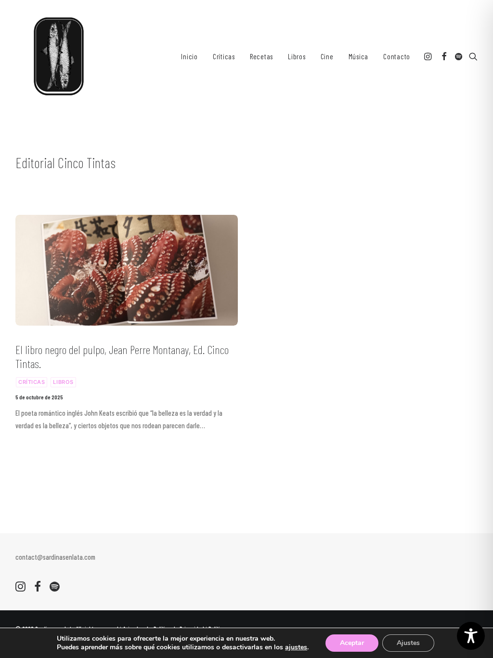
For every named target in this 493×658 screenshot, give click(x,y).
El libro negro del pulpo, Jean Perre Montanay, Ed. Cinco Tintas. (122, 356)
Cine (327, 56)
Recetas (261, 56)
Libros (297, 56)
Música (359, 56)
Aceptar (352, 642)
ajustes (296, 647)
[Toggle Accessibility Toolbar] (471, 636)
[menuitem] (189, 56)
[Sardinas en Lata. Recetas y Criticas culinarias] (58, 56)
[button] (429, 56)
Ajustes (408, 642)
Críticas (224, 56)
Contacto (396, 56)
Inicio (189, 56)
